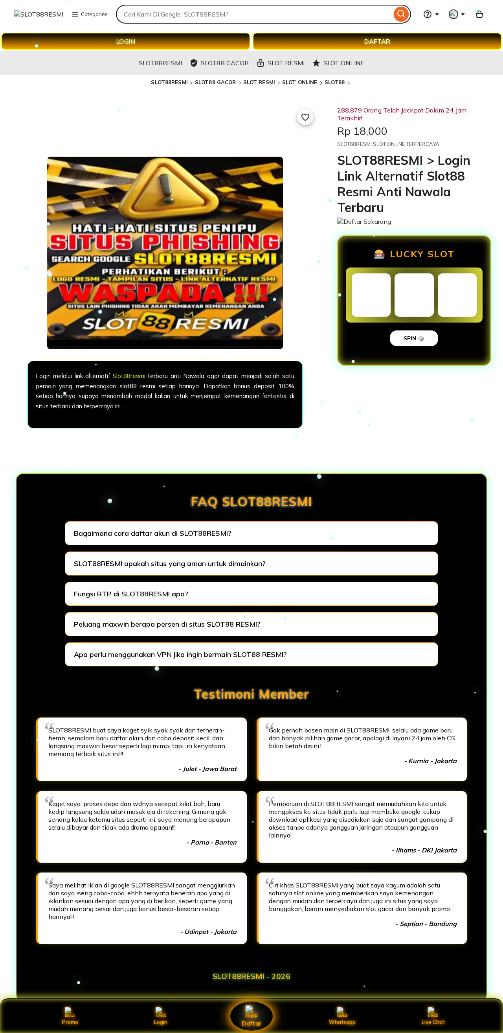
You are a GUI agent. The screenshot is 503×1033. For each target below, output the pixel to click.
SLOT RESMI (259, 82)
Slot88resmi (129, 376)
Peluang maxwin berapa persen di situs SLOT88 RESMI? (167, 624)
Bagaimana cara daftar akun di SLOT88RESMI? (152, 533)
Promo (70, 1022)
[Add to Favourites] (305, 117)
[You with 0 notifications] (457, 14)
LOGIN (125, 41)
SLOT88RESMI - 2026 (251, 976)
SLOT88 (335, 82)
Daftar (251, 1023)
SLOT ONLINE (299, 82)
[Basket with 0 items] (479, 14)
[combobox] (254, 14)
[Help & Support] (431, 14)
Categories (94, 14)
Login (160, 1022)
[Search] (401, 14)
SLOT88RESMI (169, 82)
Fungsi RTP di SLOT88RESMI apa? (131, 593)
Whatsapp (342, 1022)
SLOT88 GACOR (215, 82)
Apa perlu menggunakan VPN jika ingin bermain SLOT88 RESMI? (180, 654)
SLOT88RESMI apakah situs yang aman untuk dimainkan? (170, 563)
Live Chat (433, 1022)
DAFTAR (377, 41)
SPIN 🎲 (414, 338)
